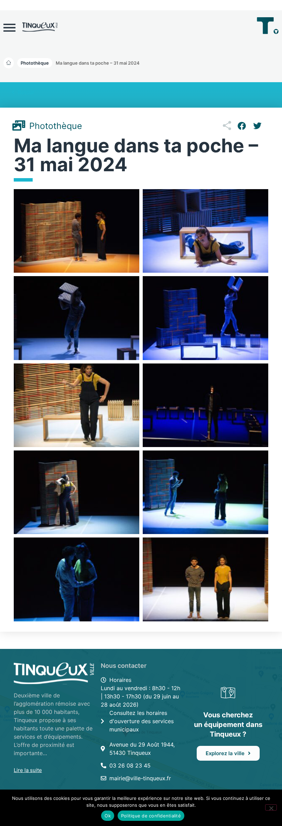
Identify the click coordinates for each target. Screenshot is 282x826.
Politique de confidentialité (151, 815)
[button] (97, 63)
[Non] (271, 807)
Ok (108, 815)
